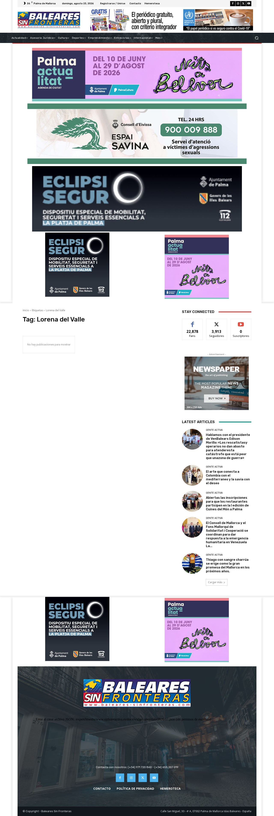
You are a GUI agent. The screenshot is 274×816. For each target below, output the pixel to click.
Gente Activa (214, 430)
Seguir (216, 322)
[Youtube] (248, 3)
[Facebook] (232, 3)
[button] (257, 38)
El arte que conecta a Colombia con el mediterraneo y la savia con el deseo (228, 477)
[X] (243, 3)
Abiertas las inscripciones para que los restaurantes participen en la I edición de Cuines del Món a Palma (227, 503)
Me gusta (192, 322)
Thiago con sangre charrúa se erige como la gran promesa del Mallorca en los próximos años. (228, 565)
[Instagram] (238, 3)
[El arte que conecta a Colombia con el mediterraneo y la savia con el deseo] (192, 475)
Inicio (26, 310)
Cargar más (215, 582)
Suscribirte (241, 322)
